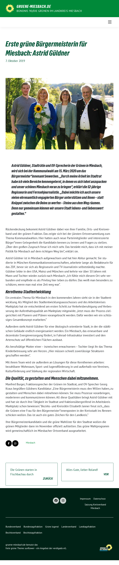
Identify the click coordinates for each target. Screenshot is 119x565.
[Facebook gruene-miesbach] (56, 501)
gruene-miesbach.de (34, 6)
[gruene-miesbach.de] (10, 8)
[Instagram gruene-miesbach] (63, 501)
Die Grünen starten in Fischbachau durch (31, 474)
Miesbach (30, 442)
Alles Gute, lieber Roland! (87, 472)
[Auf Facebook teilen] (9, 443)
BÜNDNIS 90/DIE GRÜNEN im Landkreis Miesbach (49, 11)
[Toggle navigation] (109, 22)
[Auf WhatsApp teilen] (15, 443)
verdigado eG (59, 548)
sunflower (29, 548)
